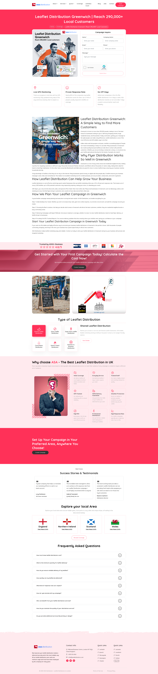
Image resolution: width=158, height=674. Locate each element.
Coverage (80, 3)
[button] (55, 3)
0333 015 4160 (72, 654)
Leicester (118, 649)
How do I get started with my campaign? (48, 593)
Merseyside (102, 655)
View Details (86, 340)
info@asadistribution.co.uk (75, 657)
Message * (85, 53)
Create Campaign (79, 267)
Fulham (118, 658)
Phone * (105, 45)
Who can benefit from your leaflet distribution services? (53, 601)
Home (52, 26)
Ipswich (101, 652)
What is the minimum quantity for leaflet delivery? (51, 563)
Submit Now (103, 73)
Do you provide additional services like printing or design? (54, 616)
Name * (84, 37)
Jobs (104, 3)
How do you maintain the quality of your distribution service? (55, 608)
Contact (111, 3)
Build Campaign (121, 4)
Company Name (108, 37)
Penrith (117, 655)
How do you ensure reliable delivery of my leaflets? (52, 570)
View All (116, 661)
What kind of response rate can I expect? (49, 585)
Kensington (102, 658)
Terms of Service (98, 671)
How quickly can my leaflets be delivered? (49, 578)
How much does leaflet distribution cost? (49, 555)
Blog (99, 3)
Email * (84, 45)
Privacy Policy (111, 671)
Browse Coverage (79, 537)
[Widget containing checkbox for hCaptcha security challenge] (94, 67)
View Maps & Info (43, 529)
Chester (101, 661)
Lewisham (118, 652)
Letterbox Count (88, 5)
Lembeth (102, 649)
